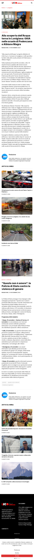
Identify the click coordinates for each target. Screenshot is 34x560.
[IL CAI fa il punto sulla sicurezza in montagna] (17, 470)
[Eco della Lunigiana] (17, 3)
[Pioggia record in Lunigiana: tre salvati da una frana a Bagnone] (17, 206)
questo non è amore (13, 382)
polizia (4, 382)
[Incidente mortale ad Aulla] (17, 232)
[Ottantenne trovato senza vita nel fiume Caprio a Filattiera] (17, 179)
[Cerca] (31, 3)
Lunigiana (5, 32)
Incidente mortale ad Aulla (10, 243)
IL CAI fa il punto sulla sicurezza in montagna (15, 481)
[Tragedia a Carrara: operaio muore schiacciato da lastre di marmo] (17, 444)
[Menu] (3, 3)
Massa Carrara (6, 279)
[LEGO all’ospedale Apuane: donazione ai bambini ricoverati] (17, 417)
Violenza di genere (7, 385)
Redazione (5, 47)
